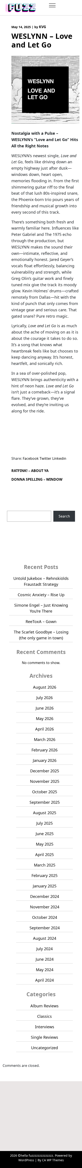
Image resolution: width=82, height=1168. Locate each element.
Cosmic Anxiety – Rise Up (41, 594)
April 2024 (44, 980)
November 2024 (44, 906)
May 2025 (44, 844)
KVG (42, 26)
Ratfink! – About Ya (30, 470)
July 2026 (44, 697)
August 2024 (44, 938)
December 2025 (44, 770)
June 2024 (45, 959)
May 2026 (44, 718)
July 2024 (44, 948)
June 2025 (45, 833)
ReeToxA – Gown (41, 621)
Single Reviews (44, 1037)
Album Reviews (44, 1005)
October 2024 (44, 917)
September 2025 (45, 802)
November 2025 (44, 781)
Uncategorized (44, 1047)
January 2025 (44, 886)
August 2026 (44, 687)
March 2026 (44, 739)
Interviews (44, 1026)
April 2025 (44, 854)
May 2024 (44, 969)
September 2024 (45, 927)
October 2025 (44, 791)
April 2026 (44, 729)
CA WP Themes (53, 1160)
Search (13, 508)
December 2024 (44, 896)
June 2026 (45, 708)
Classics (44, 1016)
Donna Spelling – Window (36, 479)
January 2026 (44, 760)
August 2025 (44, 812)
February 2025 (44, 875)
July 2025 (44, 823)
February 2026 (44, 750)
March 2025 (44, 865)
